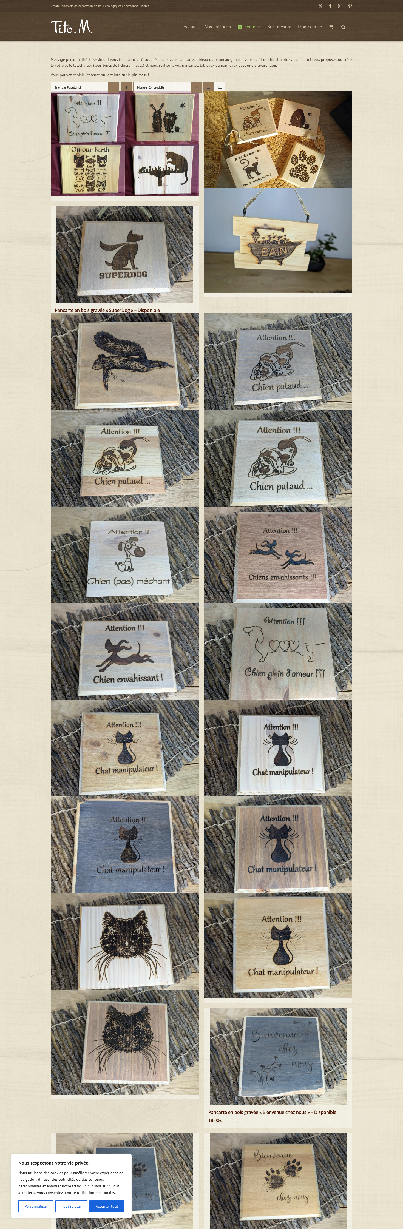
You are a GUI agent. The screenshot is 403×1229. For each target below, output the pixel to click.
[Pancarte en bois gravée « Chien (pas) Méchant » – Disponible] (125, 559)
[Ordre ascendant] (126, 87)
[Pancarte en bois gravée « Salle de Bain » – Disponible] (278, 240)
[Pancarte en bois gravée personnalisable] (278, 143)
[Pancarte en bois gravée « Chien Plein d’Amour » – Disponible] (278, 655)
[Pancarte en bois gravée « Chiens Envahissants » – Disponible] (278, 559)
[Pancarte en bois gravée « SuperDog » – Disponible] (125, 254)
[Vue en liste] (219, 87)
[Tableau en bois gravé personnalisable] (125, 143)
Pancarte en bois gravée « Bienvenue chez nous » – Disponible (272, 1112)
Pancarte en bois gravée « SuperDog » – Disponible (107, 310)
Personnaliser (36, 1206)
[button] (343, 26)
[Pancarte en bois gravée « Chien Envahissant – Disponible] (125, 655)
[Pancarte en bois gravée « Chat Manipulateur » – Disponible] (125, 752)
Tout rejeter (71, 1206)
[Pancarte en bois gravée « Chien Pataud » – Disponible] (278, 365)
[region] (71, 1186)
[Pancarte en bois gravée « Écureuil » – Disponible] (125, 365)
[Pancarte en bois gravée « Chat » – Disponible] (125, 945)
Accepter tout (107, 1206)
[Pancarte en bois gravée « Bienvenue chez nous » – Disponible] (278, 1056)
